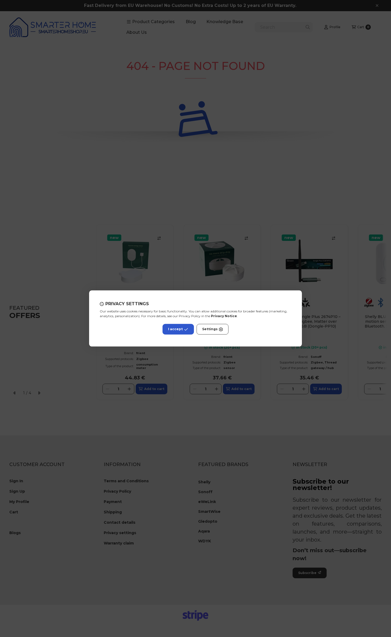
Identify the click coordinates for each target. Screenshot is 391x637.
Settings (210, 329)
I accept (175, 329)
